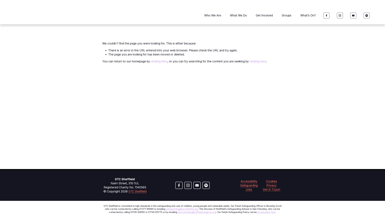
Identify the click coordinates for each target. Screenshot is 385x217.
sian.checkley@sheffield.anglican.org (197, 212)
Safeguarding (249, 185)
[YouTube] (353, 16)
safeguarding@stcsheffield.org (182, 209)
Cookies (271, 181)
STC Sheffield (137, 191)
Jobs (249, 189)
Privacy (271, 185)
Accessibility (249, 181)
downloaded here (266, 212)
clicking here (159, 61)
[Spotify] (367, 16)
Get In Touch (271, 189)
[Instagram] (340, 16)
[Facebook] (326, 16)
